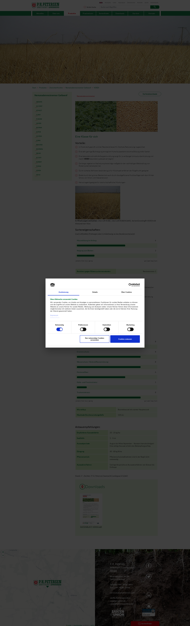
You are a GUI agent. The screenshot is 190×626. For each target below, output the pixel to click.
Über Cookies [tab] (126, 292)
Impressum (54, 315)
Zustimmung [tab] (63, 292)
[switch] (83, 329)
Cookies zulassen (125, 339)
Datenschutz (54, 317)
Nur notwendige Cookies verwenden (94, 339)
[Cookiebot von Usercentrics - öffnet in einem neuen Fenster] (130, 285)
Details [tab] (95, 292)
